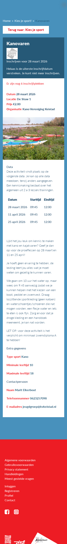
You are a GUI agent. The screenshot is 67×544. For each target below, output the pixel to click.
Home (7, 20)
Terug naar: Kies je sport (26, 30)
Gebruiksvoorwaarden (19, 464)
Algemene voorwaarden (20, 460)
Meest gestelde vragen (19, 478)
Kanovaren (42, 20)
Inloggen (10, 486)
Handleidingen (14, 474)
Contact (10, 500)
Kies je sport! (23, 20)
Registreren (12, 491)
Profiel (9, 495)
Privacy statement (16, 469)
